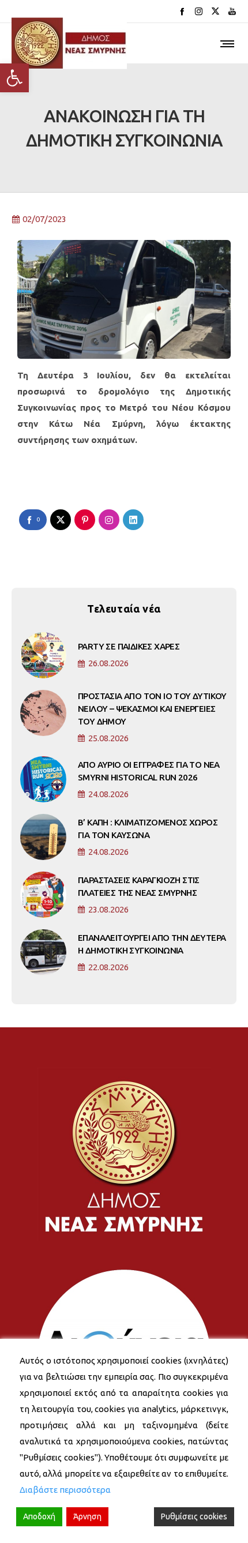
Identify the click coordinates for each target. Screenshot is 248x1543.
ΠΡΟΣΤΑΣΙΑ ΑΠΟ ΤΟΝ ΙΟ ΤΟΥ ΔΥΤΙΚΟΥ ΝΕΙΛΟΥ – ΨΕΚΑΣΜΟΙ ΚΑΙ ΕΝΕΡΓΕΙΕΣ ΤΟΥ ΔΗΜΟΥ (152, 708)
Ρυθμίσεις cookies (194, 1516)
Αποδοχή (39, 1516)
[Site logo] (69, 43)
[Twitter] (215, 11)
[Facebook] (182, 11)
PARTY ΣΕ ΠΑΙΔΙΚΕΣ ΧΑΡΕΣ (128, 646)
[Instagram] (198, 11)
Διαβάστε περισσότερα (65, 1490)
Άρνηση (87, 1516)
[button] (14, 77)
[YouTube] (232, 11)
